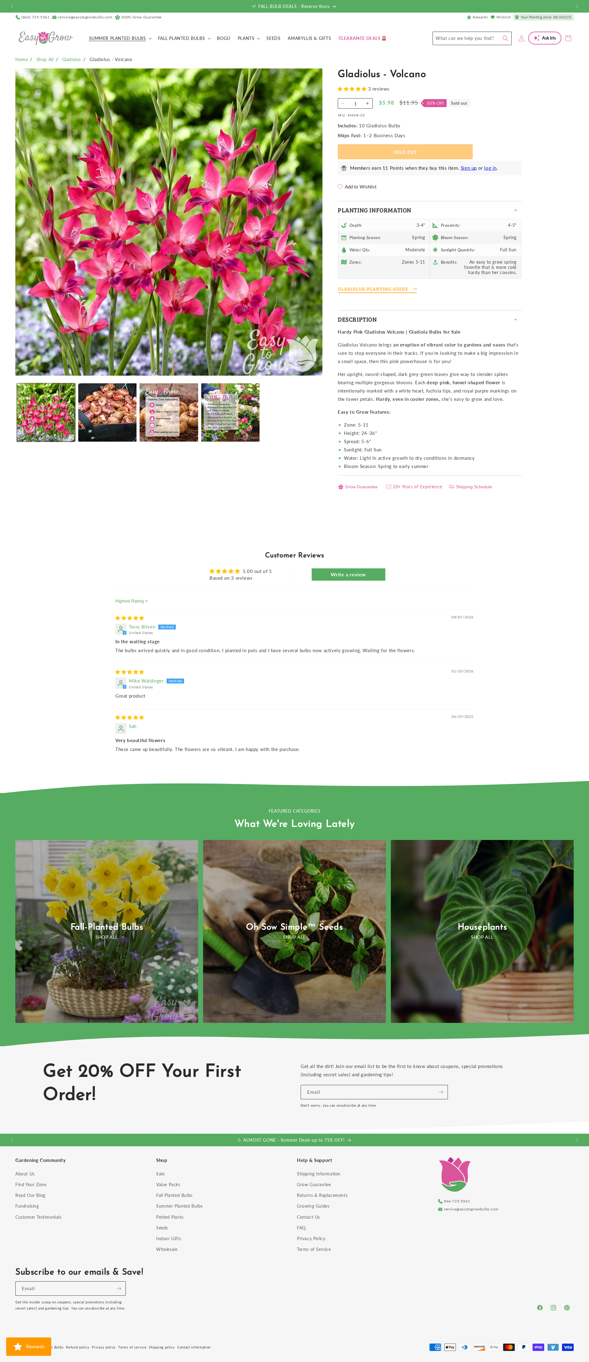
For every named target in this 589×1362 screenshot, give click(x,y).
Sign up (469, 168)
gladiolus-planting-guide (373, 289)
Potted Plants (170, 1217)
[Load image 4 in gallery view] (230, 412)
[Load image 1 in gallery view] (46, 412)
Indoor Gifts (168, 1238)
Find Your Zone (30, 1184)
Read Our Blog (30, 1195)
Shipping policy (162, 1347)
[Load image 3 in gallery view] (169, 412)
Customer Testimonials (38, 1217)
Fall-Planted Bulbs (107, 927)
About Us (25, 1173)
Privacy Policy (311, 1238)
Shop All (45, 59)
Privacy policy (104, 1347)
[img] (129, 618)
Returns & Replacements (322, 1195)
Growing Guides (313, 1206)
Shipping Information (319, 1173)
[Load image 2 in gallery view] (107, 412)
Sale (160, 1173)
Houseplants (482, 927)
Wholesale (166, 1249)
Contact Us (308, 1217)
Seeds (162, 1227)
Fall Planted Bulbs (174, 1195)
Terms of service (132, 1347)
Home (21, 59)
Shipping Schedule (474, 486)
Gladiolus (71, 59)
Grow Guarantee (361, 486)
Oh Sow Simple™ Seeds (294, 927)
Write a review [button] (348, 574)
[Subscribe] (441, 1092)
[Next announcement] (577, 6)
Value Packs (168, 1184)
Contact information (194, 1347)
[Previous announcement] (12, 6)
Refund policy (77, 1347)
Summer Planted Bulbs (179, 1206)
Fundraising (27, 1206)
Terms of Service (314, 1249)
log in (490, 168)
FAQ (301, 1227)
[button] (119, 38)
